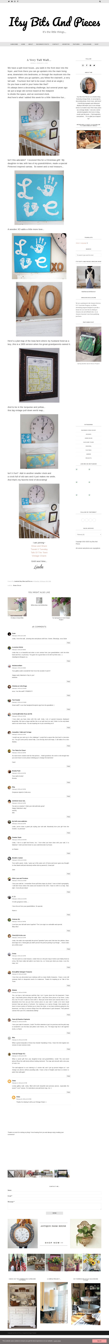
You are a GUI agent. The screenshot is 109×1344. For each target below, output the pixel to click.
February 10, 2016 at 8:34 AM (19, 974)
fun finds (88, 450)
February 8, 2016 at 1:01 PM (19, 716)
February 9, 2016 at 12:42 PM (19, 898)
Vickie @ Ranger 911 (18, 1053)
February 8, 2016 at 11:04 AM (19, 702)
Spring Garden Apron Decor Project (88, 363)
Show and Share (39, 546)
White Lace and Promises (20, 878)
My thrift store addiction (19, 821)
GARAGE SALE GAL (18, 801)
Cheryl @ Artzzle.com (19, 935)
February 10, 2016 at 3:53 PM (19, 1021)
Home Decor (17, 585)
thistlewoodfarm (17, 665)
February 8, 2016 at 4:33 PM (19, 773)
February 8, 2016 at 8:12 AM (19, 635)
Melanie (14, 990)
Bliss (13, 1037)
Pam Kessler (16, 700)
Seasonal (88, 446)
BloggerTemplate (32, 1333)
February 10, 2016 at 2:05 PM (19, 992)
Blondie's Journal (17, 858)
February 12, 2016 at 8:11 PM (19, 1056)
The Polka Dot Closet (19, 750)
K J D (14, 896)
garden (88, 454)
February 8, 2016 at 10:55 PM (19, 839)
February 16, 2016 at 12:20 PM (23, 1099)
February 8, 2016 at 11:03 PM (19, 860)
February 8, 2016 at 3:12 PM (19, 734)
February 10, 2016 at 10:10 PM (19, 1040)
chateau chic (16, 919)
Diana (14, 1080)
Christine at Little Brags (19, 686)
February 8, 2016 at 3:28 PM (19, 752)
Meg (13, 787)
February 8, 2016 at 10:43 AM (19, 688)
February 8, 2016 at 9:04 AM (19, 668)
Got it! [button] (99, 1341)
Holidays (88, 434)
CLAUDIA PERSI (17, 647)
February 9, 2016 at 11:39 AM (19, 880)
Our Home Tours (88, 442)
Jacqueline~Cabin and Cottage (21, 732)
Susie (14, 633)
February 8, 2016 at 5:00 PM (19, 789)
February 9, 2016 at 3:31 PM (19, 937)
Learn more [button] (57, 1341)
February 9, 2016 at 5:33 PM (19, 955)
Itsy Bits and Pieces (17, 1333)
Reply (68, 642)
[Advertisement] (39, 1153)
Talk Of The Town (39, 552)
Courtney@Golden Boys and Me (22, 714)
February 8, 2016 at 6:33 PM (19, 823)
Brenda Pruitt (16, 771)
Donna (14, 953)
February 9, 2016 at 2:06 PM (19, 921)
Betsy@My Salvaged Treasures (22, 972)
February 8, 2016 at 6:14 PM (19, 803)
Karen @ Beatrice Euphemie (21, 1019)
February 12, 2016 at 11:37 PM (19, 1083)
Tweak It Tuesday (39, 549)
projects (89, 458)
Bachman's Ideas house (88, 430)
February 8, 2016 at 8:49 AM (19, 649)
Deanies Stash (16, 837)
